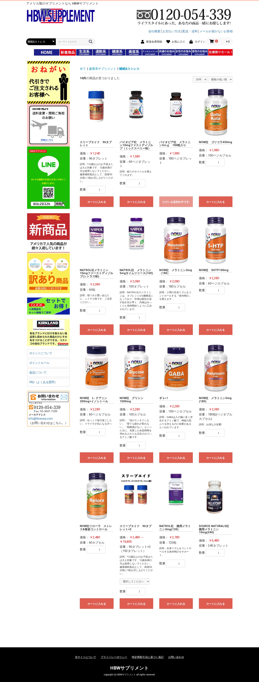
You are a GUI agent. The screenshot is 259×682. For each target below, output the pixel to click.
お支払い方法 (171, 31)
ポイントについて (40, 353)
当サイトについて (85, 657)
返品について (37, 372)
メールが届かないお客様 (216, 31)
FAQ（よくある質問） (43, 382)
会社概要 (154, 31)
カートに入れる (96, 201)
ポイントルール (39, 363)
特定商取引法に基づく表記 (148, 657)
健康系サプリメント (102, 69)
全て (83, 69)
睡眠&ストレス (129, 69)
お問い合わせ (176, 657)
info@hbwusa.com (40, 418)
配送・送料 (190, 31)
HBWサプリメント (129, 668)
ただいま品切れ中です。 (177, 201)
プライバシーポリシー (114, 657)
